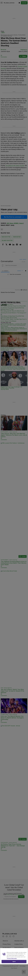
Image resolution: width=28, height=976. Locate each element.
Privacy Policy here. (12, 958)
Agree (14, 961)
